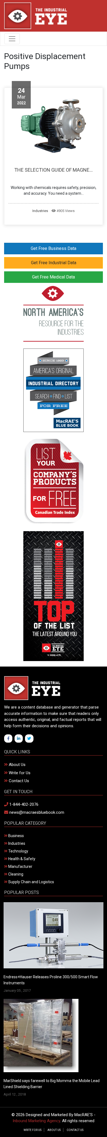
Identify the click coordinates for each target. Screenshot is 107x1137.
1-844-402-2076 (23, 804)
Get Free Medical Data (53, 277)
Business (15, 836)
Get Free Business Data (53, 248)
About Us (17, 764)
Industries (40, 211)
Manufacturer (19, 866)
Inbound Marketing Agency (36, 1120)
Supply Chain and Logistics (30, 882)
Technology (17, 851)
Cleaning (15, 874)
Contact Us (18, 780)
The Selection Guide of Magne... (53, 170)
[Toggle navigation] (12, 38)
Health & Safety (21, 859)
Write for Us (19, 772)
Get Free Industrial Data (53, 262)
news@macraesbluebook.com (36, 812)
